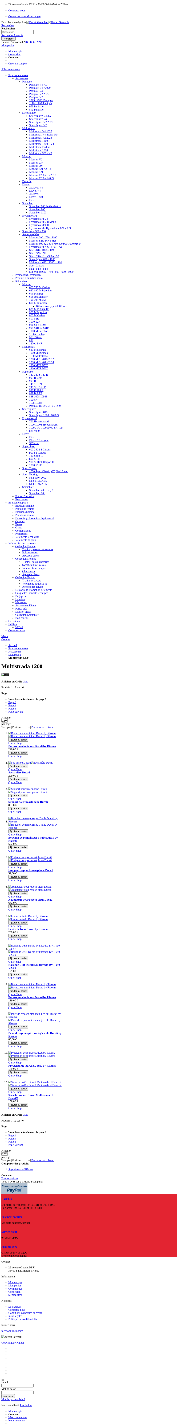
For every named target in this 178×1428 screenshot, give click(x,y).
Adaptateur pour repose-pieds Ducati (30, 899)
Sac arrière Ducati (19, 772)
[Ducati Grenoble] (47, 22)
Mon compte (15, 51)
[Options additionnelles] (14, 1192)
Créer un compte (17, 63)
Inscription (26, 1405)
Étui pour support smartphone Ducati (30, 870)
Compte (5, 639)
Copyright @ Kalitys (12, 1342)
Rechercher (7, 25)
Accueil (12, 645)
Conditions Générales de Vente (25, 1312)
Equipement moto (18, 648)
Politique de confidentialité (23, 1319)
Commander (15, 1288)
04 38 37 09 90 (33, 42)
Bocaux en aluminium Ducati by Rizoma (32, 746)
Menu (4, 636)
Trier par (6, 727)
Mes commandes (17, 1417)
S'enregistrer (15, 1294)
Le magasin (14, 1306)
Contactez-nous (16, 1309)
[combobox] (17, 32)
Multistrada (14, 654)
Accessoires (14, 651)
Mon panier (14, 1285)
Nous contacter (16, 1420)
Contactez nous (16, 10)
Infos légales (15, 1316)
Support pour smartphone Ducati (28, 801)
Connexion (14, 54)
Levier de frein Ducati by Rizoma (28, 929)
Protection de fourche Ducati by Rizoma (32, 1065)
